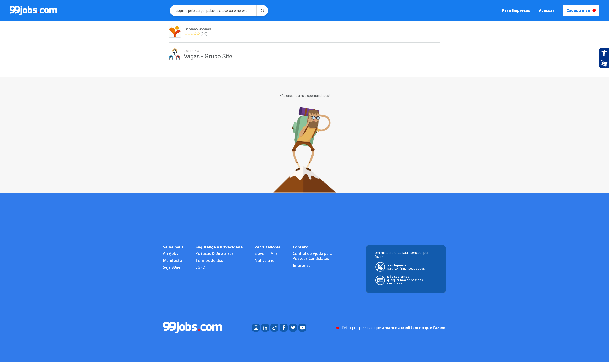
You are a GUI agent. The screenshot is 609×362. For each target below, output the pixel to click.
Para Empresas (516, 10)
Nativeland (265, 260)
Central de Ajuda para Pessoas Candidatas (312, 256)
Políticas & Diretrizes (215, 253)
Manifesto (172, 260)
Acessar (546, 10)
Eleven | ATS (266, 253)
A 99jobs (170, 253)
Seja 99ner (172, 267)
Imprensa (301, 265)
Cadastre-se (578, 10)
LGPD (200, 267)
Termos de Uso (209, 260)
